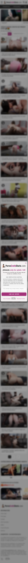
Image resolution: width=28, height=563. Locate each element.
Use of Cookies (7, 298)
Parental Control (21, 298)
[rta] (13, 299)
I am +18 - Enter (14, 294)
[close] (25, 263)
